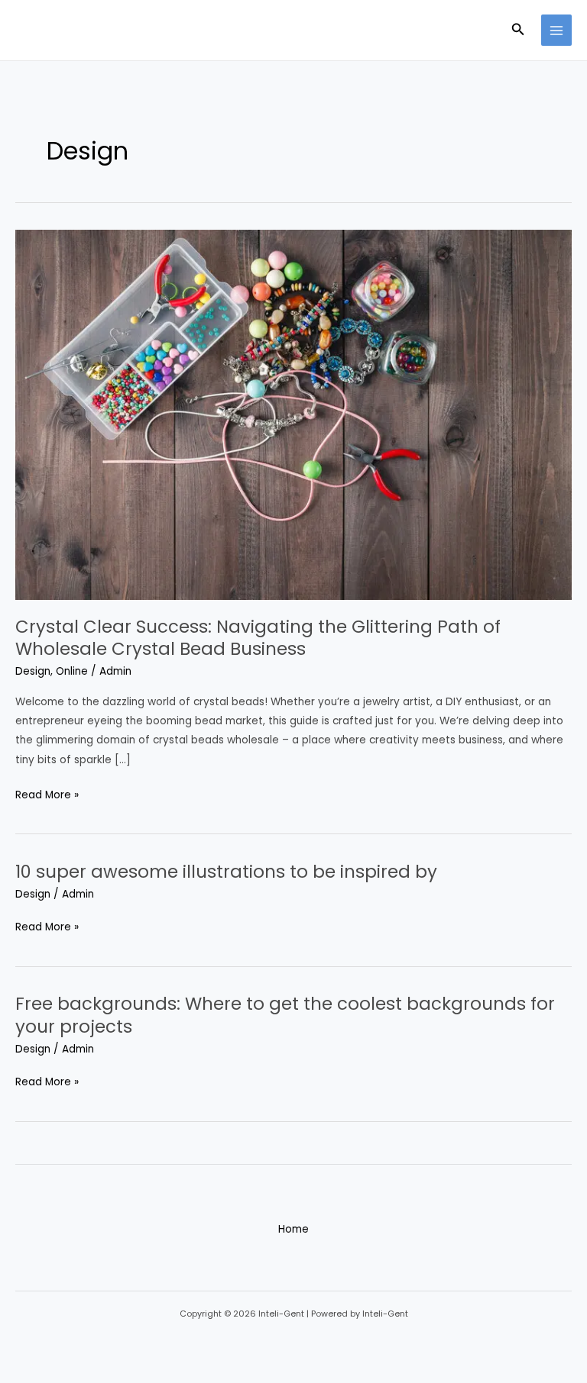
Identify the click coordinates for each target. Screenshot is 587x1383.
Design (32, 671)
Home (293, 1229)
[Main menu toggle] (556, 30)
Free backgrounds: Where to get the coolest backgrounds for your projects (285, 1015)
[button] (518, 30)
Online (72, 671)
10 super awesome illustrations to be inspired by (226, 871)
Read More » (47, 793)
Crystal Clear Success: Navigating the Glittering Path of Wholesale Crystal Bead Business (258, 638)
